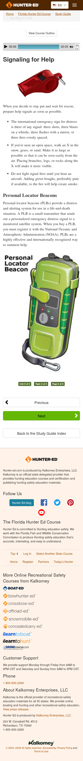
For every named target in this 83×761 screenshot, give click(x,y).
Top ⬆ (14, 554)
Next (41, 415)
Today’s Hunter (63, 562)
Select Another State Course (54, 554)
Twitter (57, 502)
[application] (41, 47)
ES (77, 49)
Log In (27, 554)
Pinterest (70, 502)
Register (28, 562)
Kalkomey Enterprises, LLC (53, 715)
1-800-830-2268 (13, 683)
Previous (41, 402)
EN (77, 45)
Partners (43, 562)
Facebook (44, 502)
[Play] (5, 46)
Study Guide (63, 14)
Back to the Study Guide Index (41, 433)
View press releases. (16, 709)
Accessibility (49, 747)
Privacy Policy (64, 747)
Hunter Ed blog (21, 503)
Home (10, 14)
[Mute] (71, 46)
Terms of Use (41, 751)
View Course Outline (42, 33)
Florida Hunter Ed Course (34, 14)
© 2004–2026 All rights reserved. (24, 747)
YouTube (41, 512)
